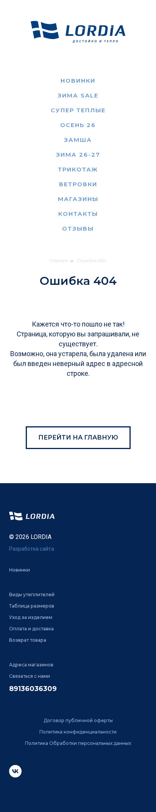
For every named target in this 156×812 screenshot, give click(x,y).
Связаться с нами (29, 676)
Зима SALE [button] (78, 95)
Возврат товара (27, 640)
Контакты (78, 213)
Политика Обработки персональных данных (78, 743)
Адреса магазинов (31, 665)
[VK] (15, 775)
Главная (58, 260)
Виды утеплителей (32, 594)
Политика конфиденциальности (78, 732)
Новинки (78, 80)
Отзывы (78, 228)
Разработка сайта (31, 549)
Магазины (78, 199)
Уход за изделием (30, 617)
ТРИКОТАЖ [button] (78, 169)
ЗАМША (78, 139)
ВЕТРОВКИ (78, 184)
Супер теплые (78, 110)
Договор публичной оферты (78, 720)
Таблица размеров (31, 606)
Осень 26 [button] (78, 125)
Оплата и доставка (31, 628)
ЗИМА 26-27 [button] (78, 154)
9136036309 (35, 689)
